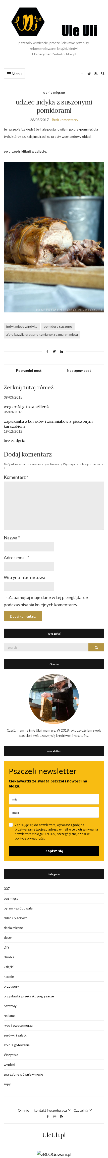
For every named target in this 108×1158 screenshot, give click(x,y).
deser (8, 938)
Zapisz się (54, 851)
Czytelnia (81, 1110)
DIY (6, 947)
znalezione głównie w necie (23, 1074)
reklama (10, 1016)
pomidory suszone (58, 326)
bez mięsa (11, 898)
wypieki (9, 1065)
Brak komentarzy (65, 120)
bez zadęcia (14, 440)
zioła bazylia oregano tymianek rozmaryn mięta (42, 334)
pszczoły (10, 1006)
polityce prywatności (29, 838)
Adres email (16, 557)
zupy (7, 1084)
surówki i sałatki (15, 1035)
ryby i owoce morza (18, 1025)
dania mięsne (54, 92)
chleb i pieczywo (16, 918)
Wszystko (11, 1055)
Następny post (79, 370)
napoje (9, 977)
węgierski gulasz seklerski (27, 406)
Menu (16, 73)
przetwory (11, 986)
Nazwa (12, 537)
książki (9, 967)
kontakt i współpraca (50, 1110)
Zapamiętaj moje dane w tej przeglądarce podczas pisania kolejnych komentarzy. (46, 601)
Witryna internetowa (24, 577)
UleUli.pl (54, 1135)
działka (9, 957)
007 (7, 889)
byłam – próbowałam (19, 908)
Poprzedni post (29, 370)
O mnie (23, 1110)
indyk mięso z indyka (21, 326)
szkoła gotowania (17, 1045)
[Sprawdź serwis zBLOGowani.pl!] (54, 1153)
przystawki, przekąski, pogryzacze (29, 996)
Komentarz (16, 477)
